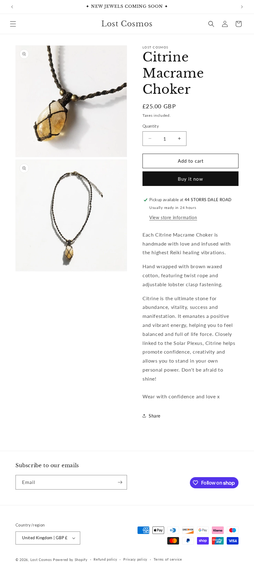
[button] (13, 24)
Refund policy (105, 559)
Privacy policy (135, 559)
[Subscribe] (120, 482)
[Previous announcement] (12, 7)
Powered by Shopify (70, 560)
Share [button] (154, 415)
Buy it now (190, 179)
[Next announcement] (242, 7)
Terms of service (168, 559)
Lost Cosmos (41, 560)
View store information (173, 217)
